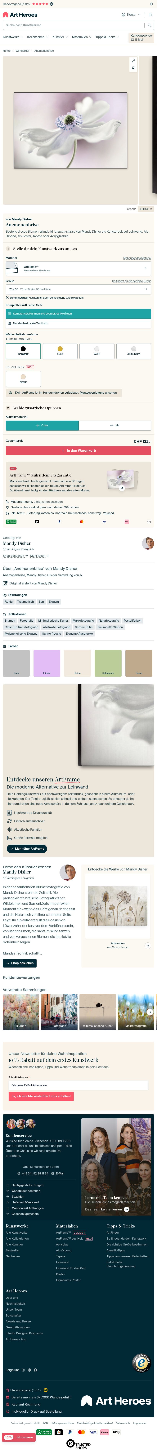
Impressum (139, 1423)
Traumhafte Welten (110, 627)
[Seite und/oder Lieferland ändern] (151, 4)
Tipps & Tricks (105, 37)
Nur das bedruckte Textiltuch (30, 323)
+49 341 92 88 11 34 (35, 1173)
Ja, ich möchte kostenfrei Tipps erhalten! (41, 1096)
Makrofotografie (83, 621)
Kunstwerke (11, 37)
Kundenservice (141, 36)
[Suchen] (149, 25)
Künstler (58, 37)
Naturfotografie (109, 621)
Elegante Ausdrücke (79, 634)
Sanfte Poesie (51, 634)
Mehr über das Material (137, 258)
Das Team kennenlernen (103, 1209)
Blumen (10, 621)
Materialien (80, 37)
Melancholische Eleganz (21, 634)
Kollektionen (35, 37)
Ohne (44, 425)
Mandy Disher (22, 219)
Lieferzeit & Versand (25, 1202)
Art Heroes (16, 1291)
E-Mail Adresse (19, 1077)
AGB (45, 1423)
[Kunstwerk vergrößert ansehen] (133, 61)
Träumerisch (25, 602)
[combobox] (73, 25)
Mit (117, 425)
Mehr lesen (38, 556)
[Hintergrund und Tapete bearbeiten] (133, 68)
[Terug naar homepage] (20, 14)
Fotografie (27, 621)
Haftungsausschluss (62, 1423)
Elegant (54, 602)
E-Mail (139, 40)
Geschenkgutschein (25, 1214)
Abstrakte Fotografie (56, 627)
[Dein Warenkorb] (150, 14)
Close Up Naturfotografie (21, 627)
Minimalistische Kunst (53, 621)
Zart (41, 602)
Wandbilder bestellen (26, 1191)
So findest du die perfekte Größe (131, 281)
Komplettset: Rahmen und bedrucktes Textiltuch (42, 313)
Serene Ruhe (84, 627)
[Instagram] (23, 1370)
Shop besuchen (14, 556)
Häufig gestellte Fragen (27, 1185)
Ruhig (9, 602)
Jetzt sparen (19, 1437)
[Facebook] (35, 1370)
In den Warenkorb (81, 450)
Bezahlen (18, 1197)
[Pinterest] (29, 1370)
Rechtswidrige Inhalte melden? (95, 1423)
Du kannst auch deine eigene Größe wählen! (46, 297)
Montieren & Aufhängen (28, 1208)
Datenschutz (123, 1423)
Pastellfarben (132, 621)
